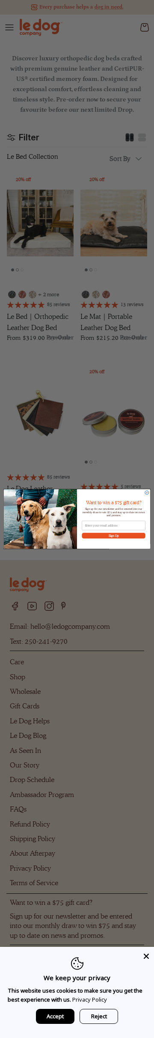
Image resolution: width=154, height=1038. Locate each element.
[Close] (146, 954)
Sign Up (114, 535)
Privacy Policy (89, 999)
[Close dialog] (147, 492)
